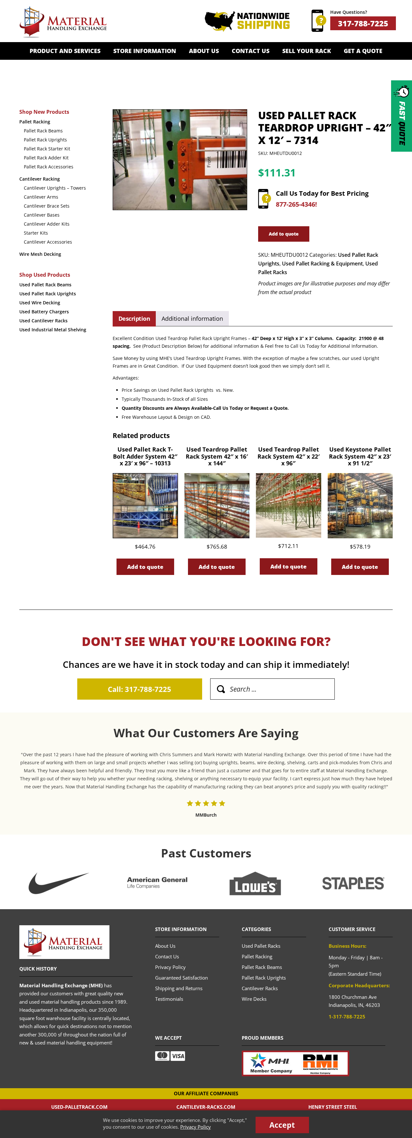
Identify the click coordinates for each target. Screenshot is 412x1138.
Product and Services (65, 51)
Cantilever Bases (42, 215)
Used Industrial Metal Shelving (52, 330)
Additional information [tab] (192, 318)
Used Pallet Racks (261, 946)
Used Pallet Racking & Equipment (322, 263)
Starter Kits (36, 233)
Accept (282, 1125)
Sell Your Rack (306, 51)
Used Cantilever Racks (43, 321)
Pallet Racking (34, 122)
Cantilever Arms (41, 197)
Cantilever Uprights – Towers (55, 188)
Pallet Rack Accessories (48, 167)
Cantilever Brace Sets (47, 206)
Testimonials (169, 999)
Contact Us (250, 51)
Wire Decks (254, 999)
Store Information (144, 51)
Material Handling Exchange (63, 22)
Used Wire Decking (39, 303)
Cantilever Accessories (48, 242)
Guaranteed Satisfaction (181, 977)
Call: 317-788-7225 (139, 689)
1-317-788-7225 (347, 1016)
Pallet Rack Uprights (45, 140)
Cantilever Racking (39, 179)
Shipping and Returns (178, 988)
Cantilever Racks (260, 988)
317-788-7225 (363, 23)
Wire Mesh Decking (40, 254)
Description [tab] (134, 318)
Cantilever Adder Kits (47, 224)
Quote (402, 123)
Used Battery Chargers (44, 312)
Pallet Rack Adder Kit (46, 158)
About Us (204, 51)
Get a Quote (363, 51)
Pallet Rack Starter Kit (47, 149)
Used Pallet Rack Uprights (47, 294)
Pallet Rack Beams (43, 131)
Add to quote (284, 234)
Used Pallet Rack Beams (45, 285)
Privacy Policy (195, 1127)
